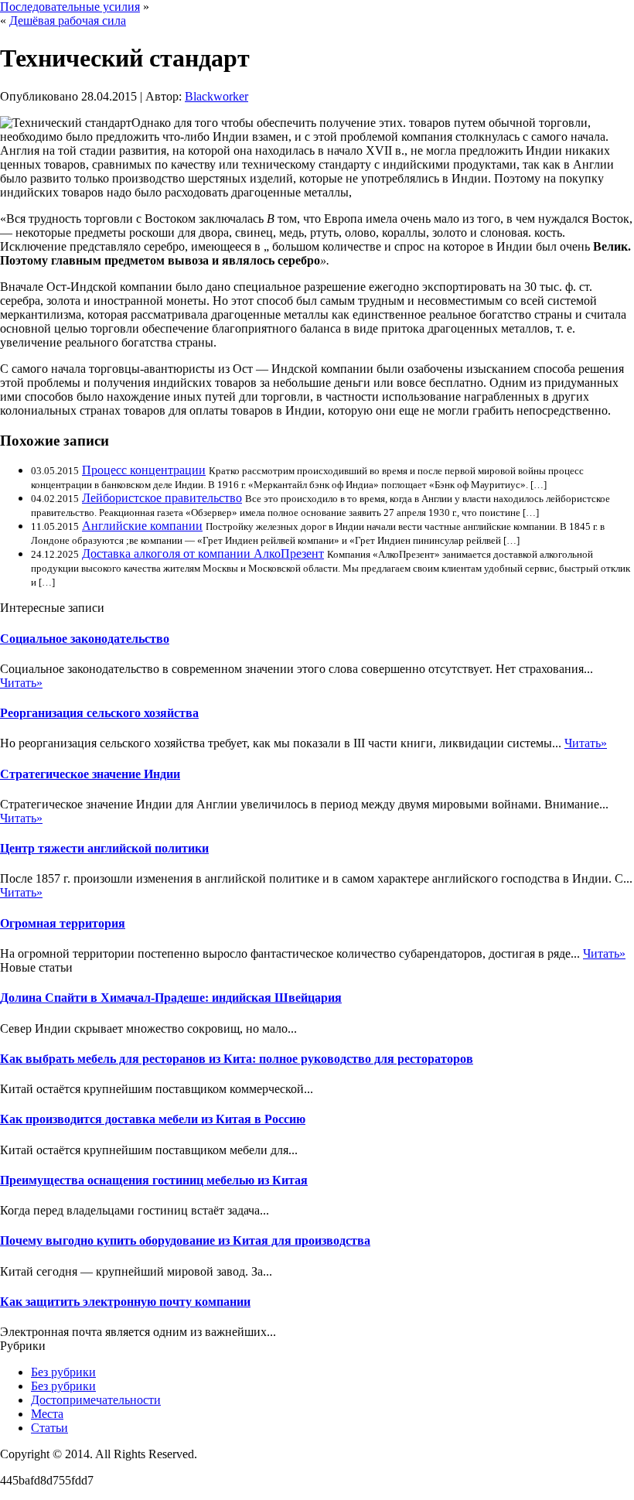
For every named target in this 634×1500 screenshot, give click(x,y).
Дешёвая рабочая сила (67, 20)
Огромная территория (62, 923)
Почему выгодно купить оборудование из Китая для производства (185, 1240)
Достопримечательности (96, 1399)
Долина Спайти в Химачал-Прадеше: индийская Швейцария (171, 997)
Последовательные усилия (70, 6)
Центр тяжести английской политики (104, 848)
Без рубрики (63, 1372)
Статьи (49, 1427)
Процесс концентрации (144, 470)
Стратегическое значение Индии (90, 774)
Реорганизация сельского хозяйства (99, 712)
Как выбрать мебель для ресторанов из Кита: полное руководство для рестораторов (236, 1058)
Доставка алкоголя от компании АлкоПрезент (203, 553)
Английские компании (142, 525)
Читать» (21, 682)
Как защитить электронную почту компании (125, 1301)
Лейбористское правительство (162, 497)
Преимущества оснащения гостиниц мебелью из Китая (154, 1180)
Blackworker (216, 96)
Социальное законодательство (84, 638)
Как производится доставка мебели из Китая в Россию (152, 1119)
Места (47, 1413)
